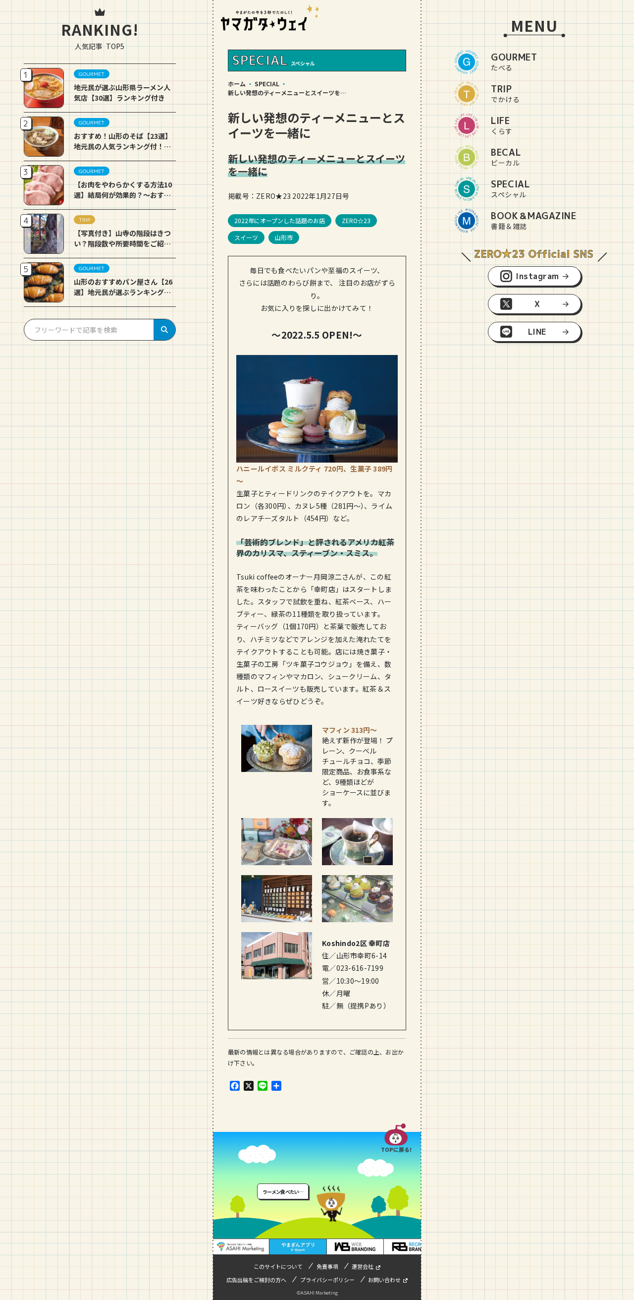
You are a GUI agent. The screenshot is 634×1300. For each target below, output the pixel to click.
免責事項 (327, 1266)
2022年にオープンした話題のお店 (279, 220)
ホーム (237, 83)
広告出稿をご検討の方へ (256, 1280)
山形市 (284, 237)
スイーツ (246, 237)
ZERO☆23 (356, 220)
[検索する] (164, 329)
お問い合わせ (384, 1280)
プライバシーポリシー (327, 1280)
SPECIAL (267, 83)
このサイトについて (278, 1266)
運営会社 (362, 1266)
